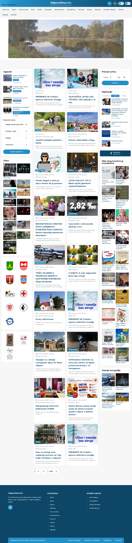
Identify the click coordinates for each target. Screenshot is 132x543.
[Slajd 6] (63, 56)
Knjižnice (53, 508)
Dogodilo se (71, 9)
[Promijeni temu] (121, 3)
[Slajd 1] (55, 56)
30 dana (124, 95)
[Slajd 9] (67, 56)
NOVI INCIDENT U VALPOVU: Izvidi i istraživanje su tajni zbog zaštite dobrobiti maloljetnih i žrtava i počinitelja (119, 112)
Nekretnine (17, 100)
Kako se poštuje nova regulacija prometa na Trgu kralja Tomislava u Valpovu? (48, 455)
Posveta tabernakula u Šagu (82, 140)
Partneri (81, 9)
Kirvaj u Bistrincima (45, 319)
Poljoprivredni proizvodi (18, 112)
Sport (33, 9)
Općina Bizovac (94, 508)
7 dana (115, 95)
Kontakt (14, 15)
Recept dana (59, 9)
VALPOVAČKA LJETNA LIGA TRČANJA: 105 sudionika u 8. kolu (82, 99)
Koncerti (53, 519)
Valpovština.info (15, 493)
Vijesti (14, 9)
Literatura (17, 91)
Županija (38, 213)
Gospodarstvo (55, 515)
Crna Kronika (40, 170)
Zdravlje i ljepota (109, 9)
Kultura (89, 9)
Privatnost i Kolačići (92, 540)
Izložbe (52, 526)
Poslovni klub (23, 9)
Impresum (107, 540)
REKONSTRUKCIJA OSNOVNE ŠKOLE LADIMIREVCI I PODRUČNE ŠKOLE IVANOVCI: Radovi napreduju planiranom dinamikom (49, 230)
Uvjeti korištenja (74, 540)
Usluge (16, 79)
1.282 (51, 471)
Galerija (5, 15)
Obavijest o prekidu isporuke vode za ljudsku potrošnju (119, 132)
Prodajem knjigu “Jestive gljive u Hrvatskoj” (20, 87)
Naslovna (6, 9)
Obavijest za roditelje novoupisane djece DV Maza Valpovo (49, 362)
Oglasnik (7, 71)
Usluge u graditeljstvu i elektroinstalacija (20, 76)
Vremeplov (48, 9)
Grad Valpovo (93, 497)
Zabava (121, 9)
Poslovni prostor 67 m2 (20, 98)
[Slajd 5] (62, 56)
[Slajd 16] (76, 56)
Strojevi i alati (16, 131)
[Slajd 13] (72, 56)
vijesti (38, 129)
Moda (40, 9)
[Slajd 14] (73, 56)
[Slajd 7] (64, 56)
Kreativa (98, 9)
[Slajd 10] (68, 56)
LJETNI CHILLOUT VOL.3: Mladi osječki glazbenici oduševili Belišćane (80, 183)
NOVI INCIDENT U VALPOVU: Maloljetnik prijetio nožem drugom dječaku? (119, 100)
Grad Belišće (93, 501)
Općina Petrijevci (94, 504)
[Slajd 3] (59, 56)
